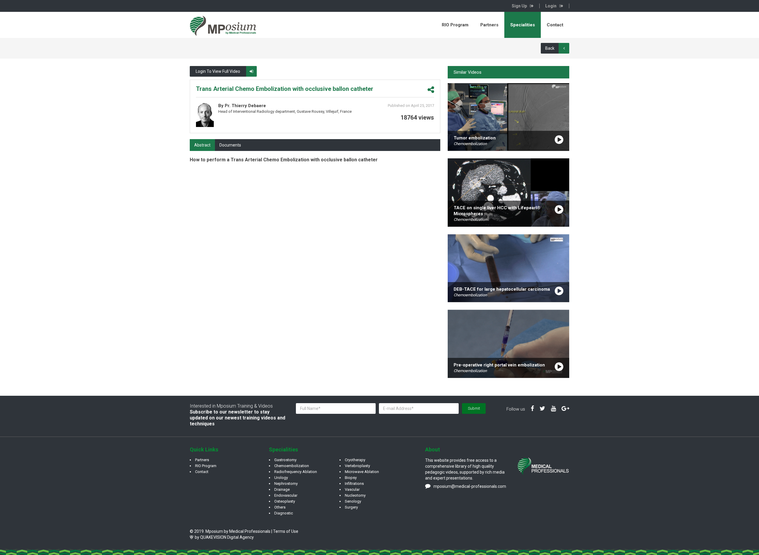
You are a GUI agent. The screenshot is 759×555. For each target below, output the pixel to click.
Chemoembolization (291, 466)
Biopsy (351, 477)
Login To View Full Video (218, 71)
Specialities (522, 25)
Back (549, 48)
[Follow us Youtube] (553, 408)
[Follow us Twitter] (542, 408)
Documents (230, 145)
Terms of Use (285, 531)
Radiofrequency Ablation (295, 471)
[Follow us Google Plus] (565, 408)
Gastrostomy (285, 460)
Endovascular (285, 495)
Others (280, 507)
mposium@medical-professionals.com (469, 486)
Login (551, 6)
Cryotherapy (355, 460)
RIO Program (455, 25)
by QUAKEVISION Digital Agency (224, 537)
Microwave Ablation (362, 471)
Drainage (282, 489)
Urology (281, 477)
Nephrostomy (286, 483)
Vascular (352, 489)
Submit (474, 408)
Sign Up (519, 6)
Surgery (351, 507)
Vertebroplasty (357, 466)
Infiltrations (354, 483)
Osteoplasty (284, 501)
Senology (353, 501)
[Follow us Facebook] (532, 408)
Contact (555, 25)
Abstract (202, 145)
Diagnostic (283, 513)
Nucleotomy (355, 495)
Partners (489, 25)
